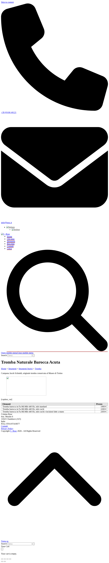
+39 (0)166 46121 (8, 112)
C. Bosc (13, 431)
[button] (17, 353)
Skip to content (7, 2)
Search (4, 355)
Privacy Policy (7, 428)
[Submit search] (33, 355)
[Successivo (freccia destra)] (5, 561)
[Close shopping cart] (2, 549)
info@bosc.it (6, 222)
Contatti (4, 426)
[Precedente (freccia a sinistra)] (2, 561)
